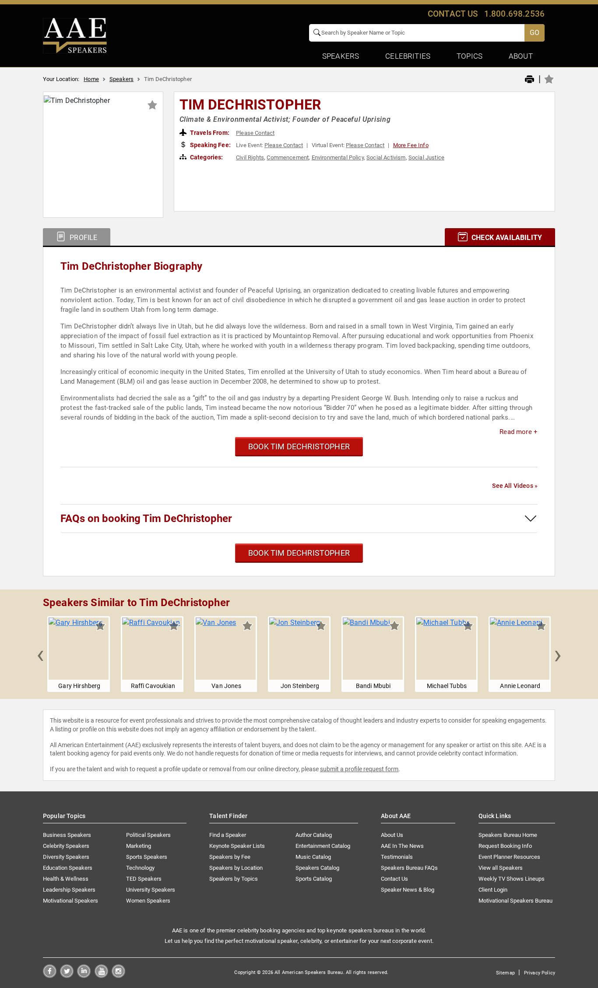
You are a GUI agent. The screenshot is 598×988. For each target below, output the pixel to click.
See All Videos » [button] (515, 485)
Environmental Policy (338, 157)
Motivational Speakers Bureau (515, 900)
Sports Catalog (313, 878)
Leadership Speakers (69, 889)
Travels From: (209, 132)
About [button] (521, 56)
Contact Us (394, 878)
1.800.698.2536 (514, 14)
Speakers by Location (236, 867)
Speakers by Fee (229, 857)
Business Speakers (67, 835)
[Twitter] (67, 975)
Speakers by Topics (233, 878)
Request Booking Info (505, 846)
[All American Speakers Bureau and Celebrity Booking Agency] (75, 35)
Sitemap (505, 973)
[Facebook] (49, 975)
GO (534, 32)
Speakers (121, 79)
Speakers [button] (340, 56)
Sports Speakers (146, 857)
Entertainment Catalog (322, 846)
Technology (140, 867)
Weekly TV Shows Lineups (511, 878)
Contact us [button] (453, 14)
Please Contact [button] (255, 133)
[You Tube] (101, 975)
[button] (40, 654)
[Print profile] (529, 79)
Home (91, 79)
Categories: (206, 157)
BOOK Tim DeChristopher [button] (299, 446)
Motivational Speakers (70, 900)
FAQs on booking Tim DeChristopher (146, 518)
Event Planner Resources (509, 857)
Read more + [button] (519, 432)
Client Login (492, 889)
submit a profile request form (359, 769)
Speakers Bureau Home (507, 835)
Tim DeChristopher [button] (250, 104)
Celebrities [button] (407, 56)
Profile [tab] (82, 237)
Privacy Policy (539, 973)
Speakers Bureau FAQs (409, 867)
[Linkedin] (84, 975)
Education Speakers (67, 867)
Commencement (288, 157)
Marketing (138, 846)
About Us (392, 835)
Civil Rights (250, 157)
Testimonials (397, 857)
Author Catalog (313, 835)
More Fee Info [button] (411, 145)
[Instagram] (118, 975)
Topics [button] (469, 56)
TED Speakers (144, 878)
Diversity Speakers (66, 857)
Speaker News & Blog (407, 889)
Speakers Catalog (317, 867)
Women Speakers (148, 900)
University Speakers (150, 889)
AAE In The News (402, 846)
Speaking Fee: (210, 144)
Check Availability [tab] (506, 237)
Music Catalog (313, 857)
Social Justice (426, 157)
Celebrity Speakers (66, 846)
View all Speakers (500, 867)
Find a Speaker (227, 835)
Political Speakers (148, 835)
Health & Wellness (65, 878)
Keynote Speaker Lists (237, 846)
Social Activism (385, 157)
